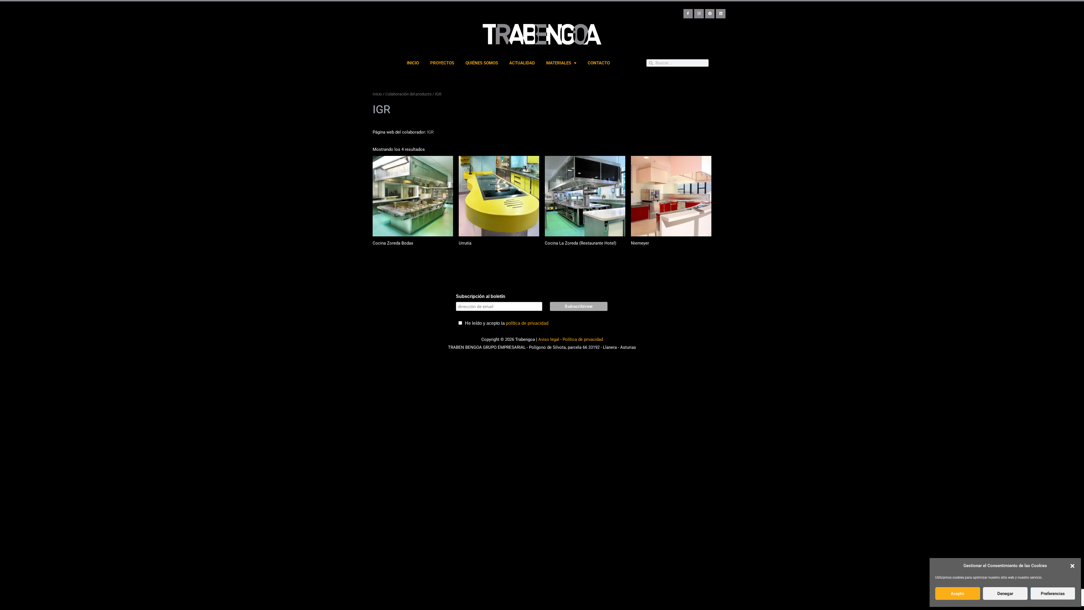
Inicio (413, 63)
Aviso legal (548, 339)
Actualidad (522, 63)
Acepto (957, 593)
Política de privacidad (583, 339)
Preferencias (1053, 593)
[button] (1072, 566)
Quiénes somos (481, 63)
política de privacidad (527, 323)
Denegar (1005, 593)
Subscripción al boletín (480, 296)
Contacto (599, 63)
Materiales (558, 63)
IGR (430, 132)
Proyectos (442, 63)
